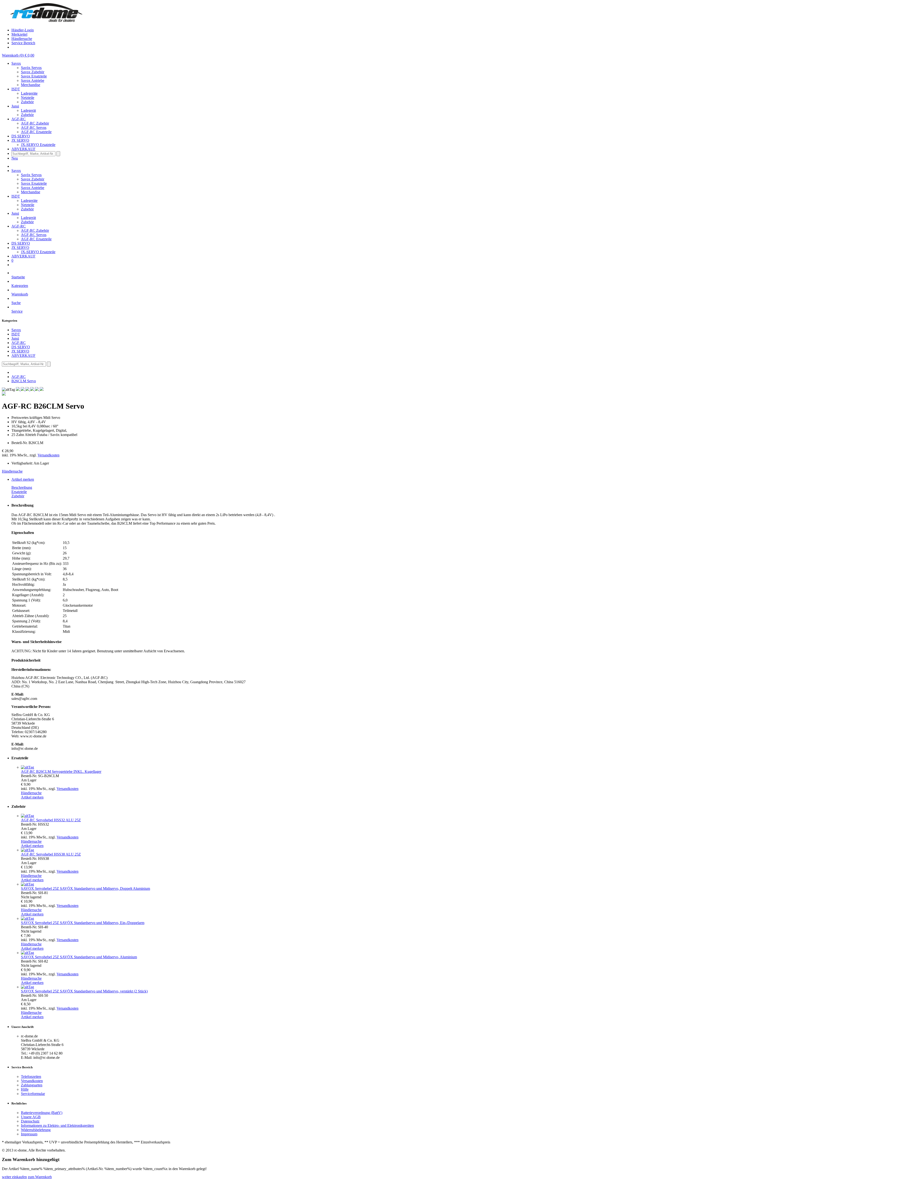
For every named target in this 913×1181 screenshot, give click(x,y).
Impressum (29, 1134)
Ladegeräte (29, 93)
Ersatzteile (19, 492)
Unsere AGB (31, 1117)
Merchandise (30, 85)
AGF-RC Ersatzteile (36, 132)
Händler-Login (22, 30)
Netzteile (27, 98)
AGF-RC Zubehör (35, 123)
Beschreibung (21, 487)
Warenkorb (19, 294)
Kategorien (19, 286)
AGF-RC (18, 343)
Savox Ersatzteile (34, 76)
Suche (16, 303)
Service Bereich (23, 43)
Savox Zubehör (32, 72)
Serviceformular (33, 1094)
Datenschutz (30, 1121)
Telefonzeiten (31, 1077)
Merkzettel (19, 34)
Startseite (18, 277)
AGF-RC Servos (33, 128)
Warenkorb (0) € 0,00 (18, 55)
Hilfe (25, 1089)
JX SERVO (20, 351)
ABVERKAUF (23, 355)
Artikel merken (22, 479)
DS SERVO (20, 347)
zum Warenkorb (40, 1177)
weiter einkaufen (14, 1177)
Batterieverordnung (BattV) (41, 1113)
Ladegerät (28, 110)
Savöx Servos (31, 68)
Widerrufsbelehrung (36, 1130)
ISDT (15, 334)
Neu (14, 158)
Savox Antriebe (32, 80)
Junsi (15, 338)
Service (17, 311)
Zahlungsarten (31, 1085)
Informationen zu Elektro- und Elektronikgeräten (57, 1125)
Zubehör (27, 102)
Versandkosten (48, 455)
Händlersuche (21, 39)
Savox (16, 330)
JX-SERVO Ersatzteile (38, 145)
